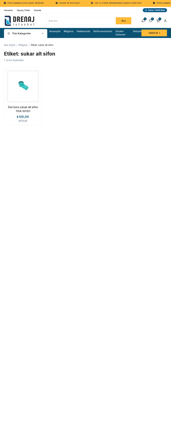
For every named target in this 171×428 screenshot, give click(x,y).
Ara (124, 20)
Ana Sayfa (9, 45)
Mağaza (23, 45)
